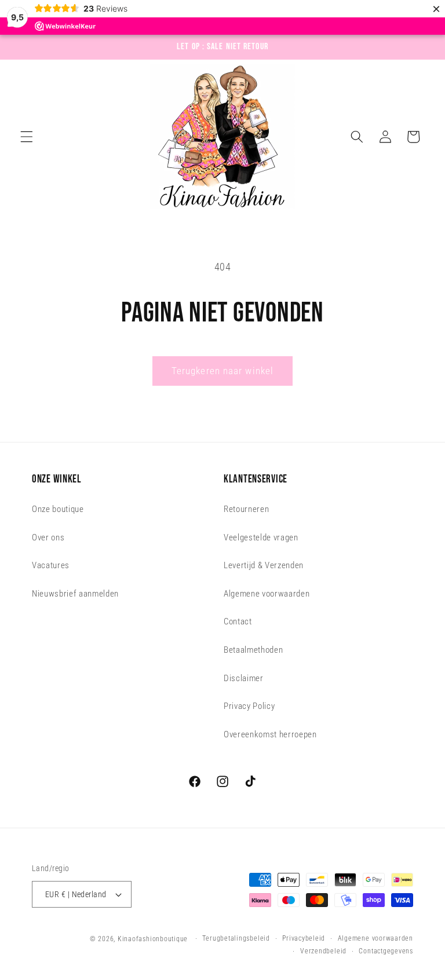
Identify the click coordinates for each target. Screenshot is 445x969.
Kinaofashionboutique (153, 939)
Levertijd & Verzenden (264, 565)
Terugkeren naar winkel (222, 370)
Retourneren (246, 509)
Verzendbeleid (323, 951)
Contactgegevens (386, 951)
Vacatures (51, 565)
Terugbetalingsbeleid (235, 938)
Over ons (48, 537)
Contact (238, 621)
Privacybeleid (303, 938)
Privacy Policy (249, 706)
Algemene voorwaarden (266, 593)
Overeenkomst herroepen (270, 734)
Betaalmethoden (253, 650)
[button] (27, 137)
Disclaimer (244, 678)
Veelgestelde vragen (261, 537)
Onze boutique (58, 509)
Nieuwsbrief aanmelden (75, 593)
